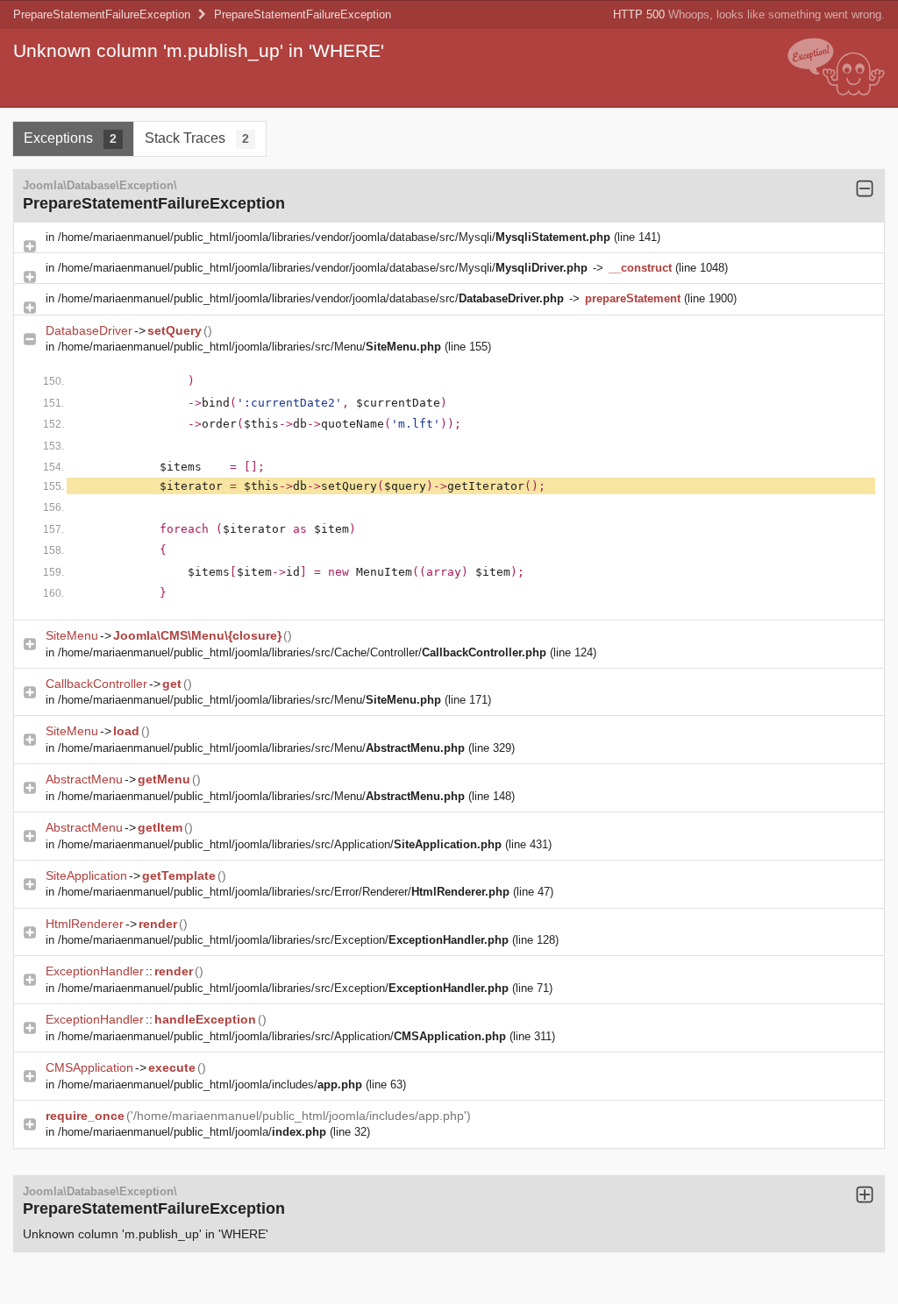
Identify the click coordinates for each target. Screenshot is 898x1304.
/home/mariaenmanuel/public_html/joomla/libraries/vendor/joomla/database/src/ (311, 298)
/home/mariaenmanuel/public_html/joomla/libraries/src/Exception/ (283, 939)
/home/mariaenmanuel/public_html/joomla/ (192, 1131)
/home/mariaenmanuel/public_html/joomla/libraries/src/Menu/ (249, 346)
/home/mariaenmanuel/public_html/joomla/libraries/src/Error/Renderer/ (284, 891)
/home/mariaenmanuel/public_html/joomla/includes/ (210, 1084)
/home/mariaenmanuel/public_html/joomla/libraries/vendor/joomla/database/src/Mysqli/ (334, 237)
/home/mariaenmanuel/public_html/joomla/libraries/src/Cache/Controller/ (302, 652)
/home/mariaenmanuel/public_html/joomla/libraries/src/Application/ (280, 844)
